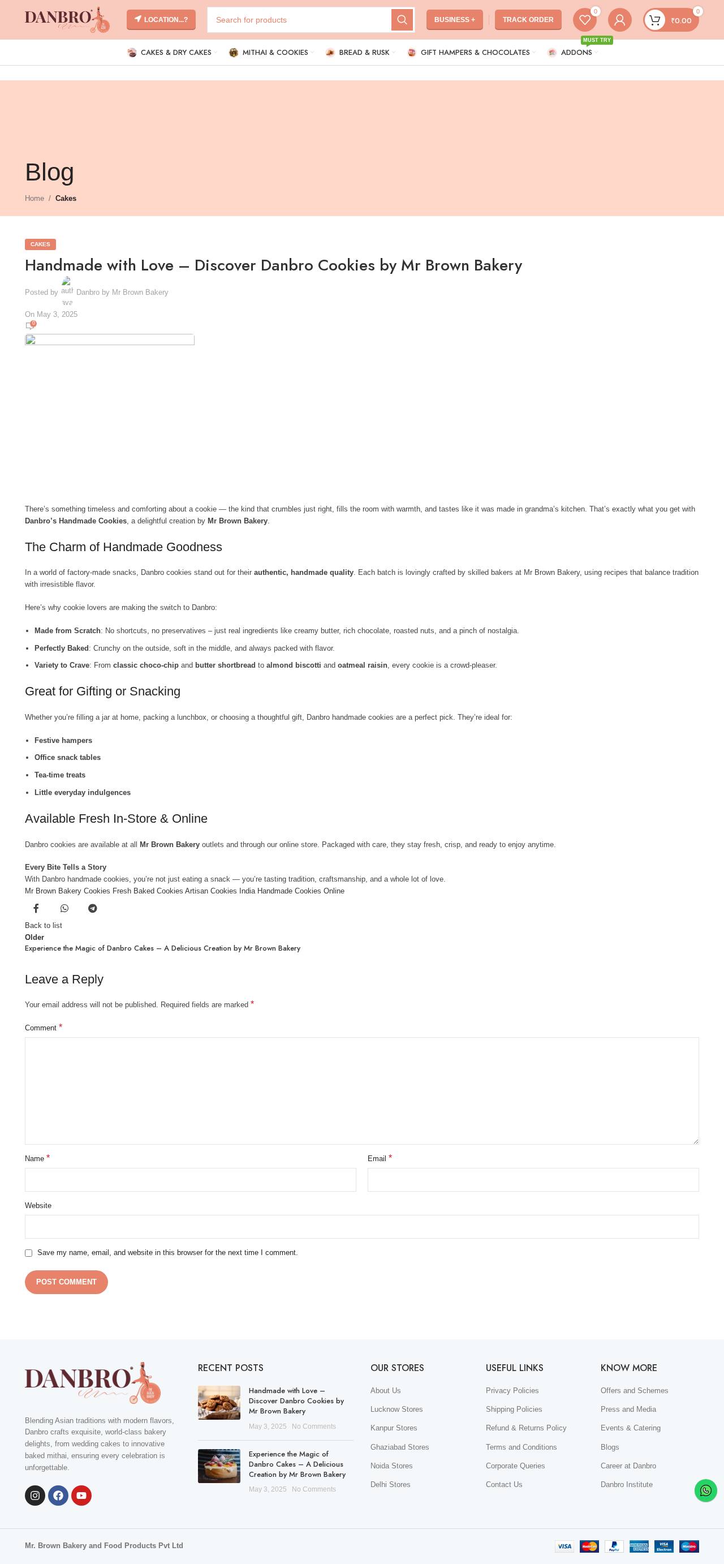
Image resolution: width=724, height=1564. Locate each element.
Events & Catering (631, 1428)
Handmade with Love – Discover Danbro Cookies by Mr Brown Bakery (296, 1400)
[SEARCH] (402, 20)
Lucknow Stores (396, 1409)
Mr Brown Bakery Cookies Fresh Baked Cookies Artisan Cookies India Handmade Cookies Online (184, 891)
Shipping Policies (514, 1409)
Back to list (43, 925)
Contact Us (504, 1484)
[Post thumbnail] (219, 1409)
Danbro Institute (627, 1484)
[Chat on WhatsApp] (706, 1490)
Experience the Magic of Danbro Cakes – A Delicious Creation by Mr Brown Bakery (297, 1464)
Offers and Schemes (635, 1390)
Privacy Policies (512, 1390)
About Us (385, 1390)
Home (34, 198)
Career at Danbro (628, 1466)
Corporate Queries (515, 1466)
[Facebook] (58, 1495)
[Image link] (93, 1382)
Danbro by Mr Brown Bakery (122, 292)
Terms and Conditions (521, 1447)
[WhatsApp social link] (64, 908)
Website (38, 1205)
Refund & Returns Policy (526, 1428)
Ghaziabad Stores (399, 1447)
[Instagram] (35, 1495)
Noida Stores (391, 1466)
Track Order (528, 20)
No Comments (314, 1426)
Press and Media (628, 1409)
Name (37, 1158)
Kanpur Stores (393, 1428)
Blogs (610, 1447)
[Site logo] (67, 19)
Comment (43, 1027)
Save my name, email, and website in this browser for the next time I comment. (167, 1252)
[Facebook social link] (36, 908)
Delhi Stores (390, 1484)
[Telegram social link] (92, 908)
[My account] (619, 19)
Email (380, 1158)
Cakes (65, 198)
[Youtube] (81, 1495)
